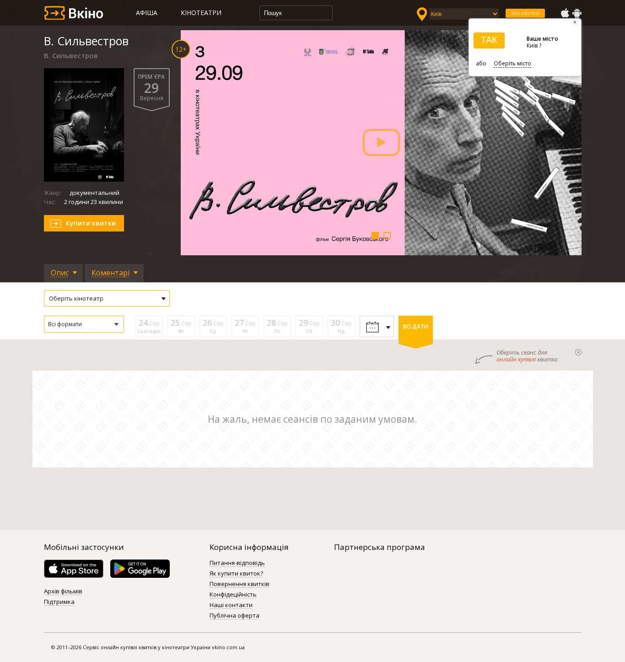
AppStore (564, 13)
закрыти (578, 352)
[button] (84, 324)
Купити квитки (91, 223)
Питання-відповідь (237, 563)
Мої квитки (525, 13)
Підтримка (59, 602)
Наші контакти (231, 605)
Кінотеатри (201, 12)
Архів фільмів (63, 591)
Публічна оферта (234, 615)
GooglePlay (577, 13)
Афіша (146, 12)
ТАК (489, 40)
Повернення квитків (239, 584)
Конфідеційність (233, 594)
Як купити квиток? (236, 573)
